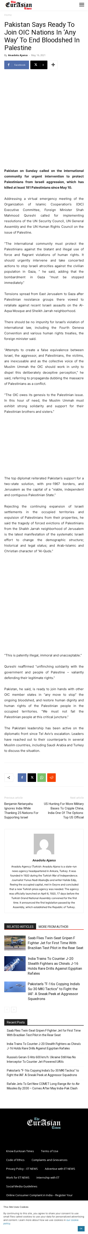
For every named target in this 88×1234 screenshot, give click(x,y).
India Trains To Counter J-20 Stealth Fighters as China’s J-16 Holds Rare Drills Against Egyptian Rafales (44, 1046)
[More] (53, 65)
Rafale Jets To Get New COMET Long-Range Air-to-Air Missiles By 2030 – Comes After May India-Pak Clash (43, 1086)
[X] (32, 777)
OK (81, 1228)
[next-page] (13, 1009)
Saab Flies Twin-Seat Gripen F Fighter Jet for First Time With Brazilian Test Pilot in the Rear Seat (55, 943)
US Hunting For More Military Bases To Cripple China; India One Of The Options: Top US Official (64, 810)
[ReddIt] (51, 777)
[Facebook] (22, 777)
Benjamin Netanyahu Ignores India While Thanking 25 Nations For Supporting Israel (21, 810)
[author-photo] (44, 854)
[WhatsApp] (41, 777)
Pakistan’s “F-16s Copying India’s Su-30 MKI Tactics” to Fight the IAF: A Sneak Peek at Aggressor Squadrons (43, 1073)
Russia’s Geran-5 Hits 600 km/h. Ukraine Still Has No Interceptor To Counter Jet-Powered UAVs (41, 1059)
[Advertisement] (44, 119)
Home (8, 15)
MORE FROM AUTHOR (53, 926)
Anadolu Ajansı (18, 55)
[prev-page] (7, 1009)
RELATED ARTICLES (20, 926)
